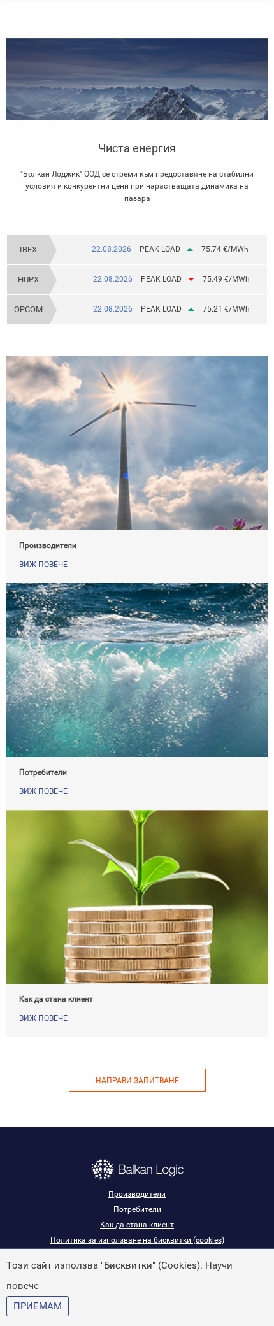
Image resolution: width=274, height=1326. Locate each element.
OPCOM (28, 309)
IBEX (28, 249)
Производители (47, 545)
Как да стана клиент (56, 999)
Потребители (43, 772)
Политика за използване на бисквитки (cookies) (137, 1240)
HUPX (28, 279)
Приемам (37, 1306)
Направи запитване (137, 1080)
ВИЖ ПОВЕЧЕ (43, 564)
